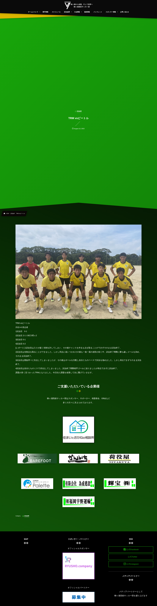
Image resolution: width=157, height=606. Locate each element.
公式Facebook (132, 549)
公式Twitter (132, 557)
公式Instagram (132, 564)
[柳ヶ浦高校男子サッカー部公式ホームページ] (78, 5)
